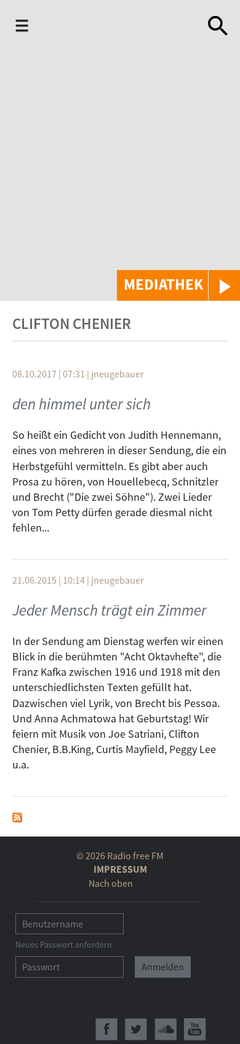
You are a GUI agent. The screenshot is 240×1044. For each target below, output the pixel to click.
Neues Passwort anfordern (63, 944)
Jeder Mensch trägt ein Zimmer (109, 610)
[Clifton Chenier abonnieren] (17, 817)
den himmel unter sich (81, 404)
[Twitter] (136, 1029)
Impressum (120, 869)
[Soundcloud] (165, 1029)
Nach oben (111, 883)
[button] (178, 285)
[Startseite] (111, 28)
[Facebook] (106, 1029)
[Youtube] (195, 1029)
